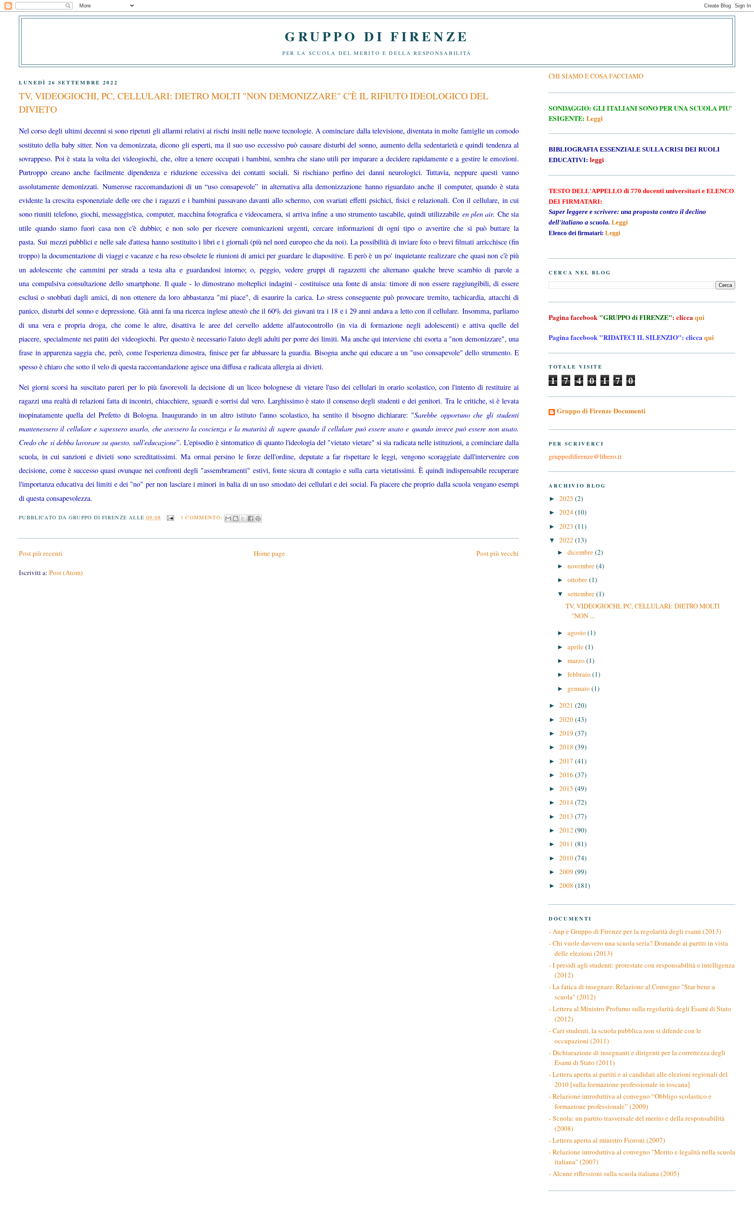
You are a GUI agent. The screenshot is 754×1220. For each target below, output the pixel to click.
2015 (567, 788)
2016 (567, 774)
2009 (567, 871)
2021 (567, 705)
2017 (567, 760)
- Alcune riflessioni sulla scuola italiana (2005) (614, 1173)
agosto (577, 632)
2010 (567, 857)
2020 (567, 719)
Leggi (594, 118)
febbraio (579, 674)
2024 (567, 512)
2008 (567, 885)
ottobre (578, 579)
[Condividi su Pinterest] (258, 518)
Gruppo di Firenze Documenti (601, 411)
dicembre (581, 552)
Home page (269, 553)
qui (700, 317)
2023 (567, 526)
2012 (567, 830)
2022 (567, 539)
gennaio (579, 688)
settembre (581, 593)
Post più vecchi (497, 553)
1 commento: (203, 517)
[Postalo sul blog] (236, 518)
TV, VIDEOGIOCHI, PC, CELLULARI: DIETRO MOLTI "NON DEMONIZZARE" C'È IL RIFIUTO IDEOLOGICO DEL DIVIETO (254, 102)
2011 (567, 843)
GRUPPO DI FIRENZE (377, 36)
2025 (567, 498)
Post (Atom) (66, 572)
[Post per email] (170, 517)
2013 (567, 816)
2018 (567, 746)
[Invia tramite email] (228, 518)
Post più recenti (40, 553)
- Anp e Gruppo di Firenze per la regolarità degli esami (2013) (635, 931)
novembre (581, 565)
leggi (597, 160)
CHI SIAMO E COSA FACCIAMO (596, 75)
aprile (576, 646)
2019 (567, 733)
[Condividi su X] (243, 518)
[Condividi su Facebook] (250, 518)
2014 (567, 802)
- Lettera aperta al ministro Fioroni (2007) (607, 1140)
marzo (576, 660)
